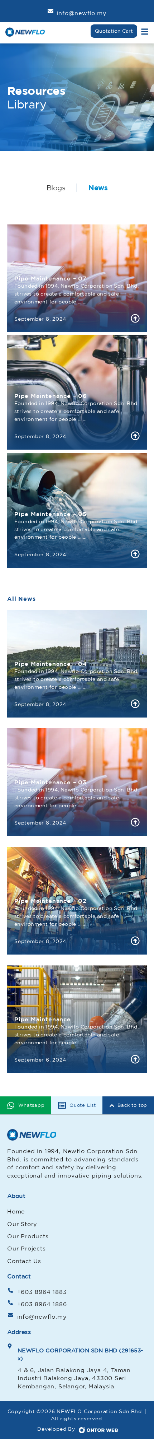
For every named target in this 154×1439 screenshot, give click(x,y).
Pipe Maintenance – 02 (50, 900)
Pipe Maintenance (42, 1019)
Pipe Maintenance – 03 (50, 782)
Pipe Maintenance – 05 (50, 514)
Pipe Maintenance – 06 (50, 396)
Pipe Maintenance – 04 (50, 663)
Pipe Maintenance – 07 (50, 278)
